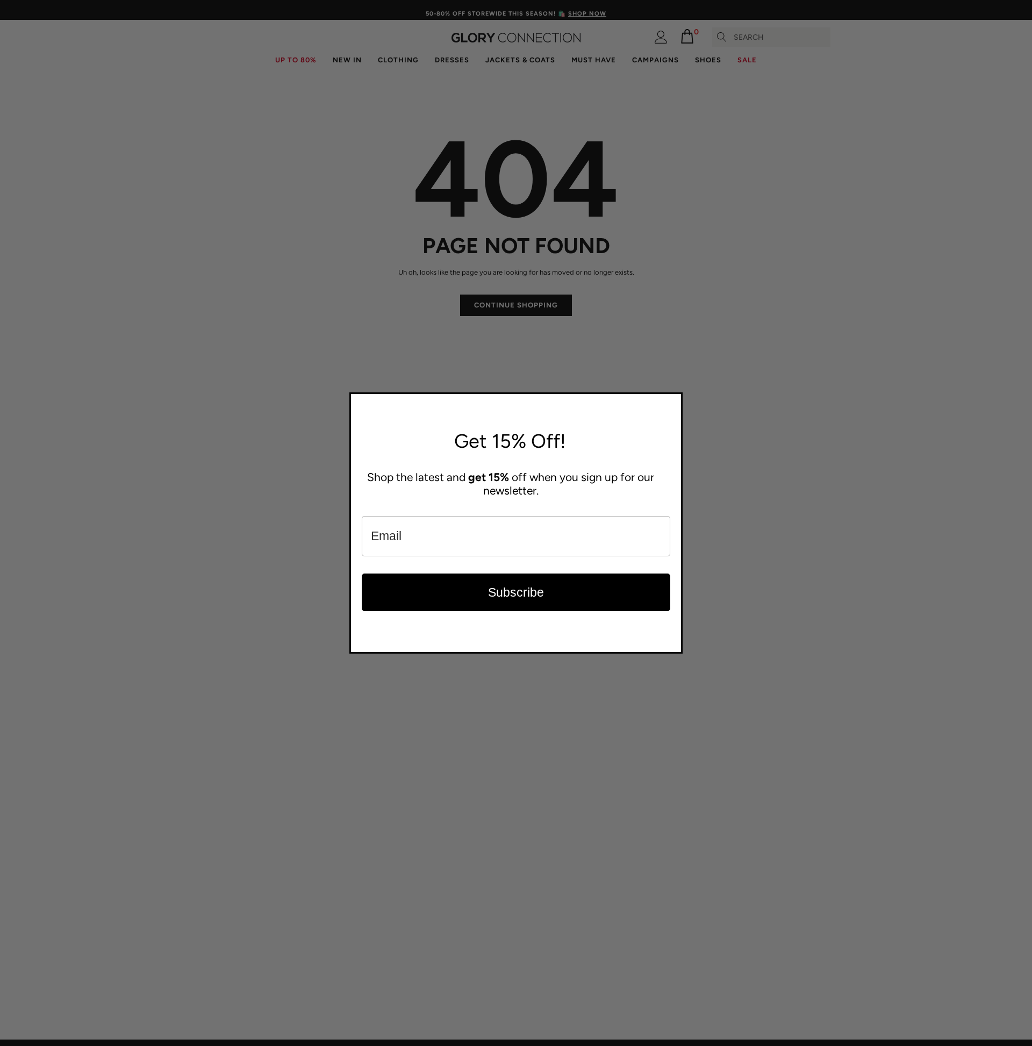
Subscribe (516, 592)
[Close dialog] (671, 403)
